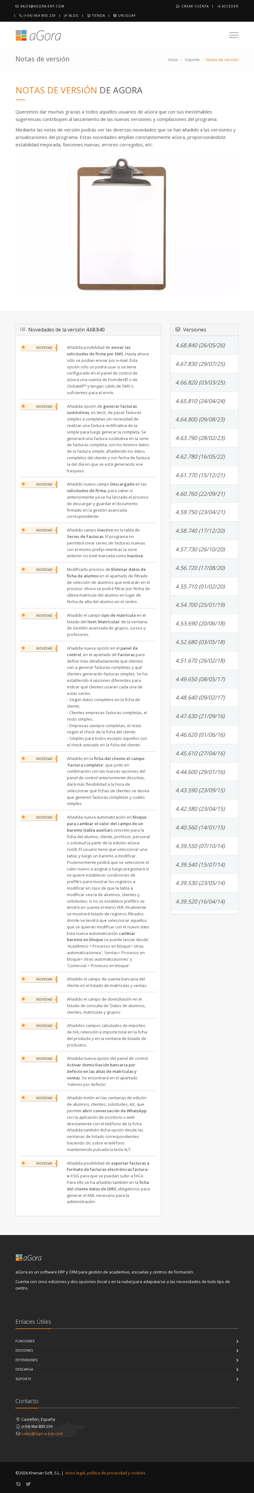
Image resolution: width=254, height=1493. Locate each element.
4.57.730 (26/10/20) (200, 549)
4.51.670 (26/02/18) (200, 660)
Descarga (24, 1369)
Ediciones (24, 1350)
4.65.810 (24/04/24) (200, 401)
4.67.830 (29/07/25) (200, 363)
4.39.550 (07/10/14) (200, 846)
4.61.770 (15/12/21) (200, 475)
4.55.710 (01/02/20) (200, 586)
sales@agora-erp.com (41, 6)
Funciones (24, 1341)
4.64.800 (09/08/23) (200, 419)
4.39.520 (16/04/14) (200, 901)
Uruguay (126, 15)
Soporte (192, 59)
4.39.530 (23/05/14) (200, 882)
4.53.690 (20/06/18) (200, 623)
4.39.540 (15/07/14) (200, 864)
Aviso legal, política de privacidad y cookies (105, 1473)
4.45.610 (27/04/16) (200, 753)
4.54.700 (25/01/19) (200, 604)
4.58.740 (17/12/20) (200, 530)
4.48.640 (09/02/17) (200, 697)
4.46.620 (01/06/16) (200, 734)
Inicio (173, 59)
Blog (73, 15)
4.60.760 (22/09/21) (200, 493)
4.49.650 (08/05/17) (200, 679)
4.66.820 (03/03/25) (200, 382)
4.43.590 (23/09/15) (200, 790)
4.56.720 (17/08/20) (200, 567)
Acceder (230, 6)
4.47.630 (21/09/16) (200, 716)
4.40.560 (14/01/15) (200, 827)
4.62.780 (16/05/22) (200, 456)
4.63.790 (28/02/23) (200, 438)
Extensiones (26, 1359)
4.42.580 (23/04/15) (200, 808)
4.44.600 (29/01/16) (200, 771)
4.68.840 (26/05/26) (200, 345)
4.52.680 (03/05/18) (200, 642)
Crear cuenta (194, 6)
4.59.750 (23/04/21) (200, 512)
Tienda (98, 15)
